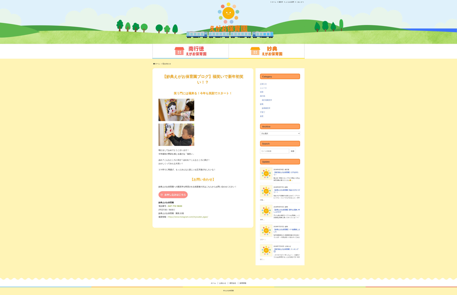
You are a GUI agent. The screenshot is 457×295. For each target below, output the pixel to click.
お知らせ (168, 64)
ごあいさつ (300, 2)
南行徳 (262, 96)
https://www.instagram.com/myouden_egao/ (188, 217)
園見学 (281, 2)
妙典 (261, 104)
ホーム (274, 2)
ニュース (263, 88)
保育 (261, 92)
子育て (262, 112)
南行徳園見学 (267, 100)
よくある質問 (290, 2)
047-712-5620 (175, 206)
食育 (261, 116)
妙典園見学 (266, 108)
